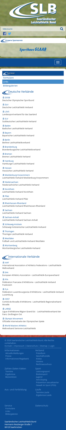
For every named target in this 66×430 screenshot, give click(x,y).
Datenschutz (32, 345)
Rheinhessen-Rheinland (15, 203)
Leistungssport (43, 371)
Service (8, 405)
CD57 (7, 299)
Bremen (8, 153)
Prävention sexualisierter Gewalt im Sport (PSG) (47, 384)
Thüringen (9, 231)
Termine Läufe (42, 392)
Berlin (7, 139)
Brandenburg (11, 146)
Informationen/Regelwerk (17, 358)
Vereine (39, 361)
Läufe (38, 389)
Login (51, 345)
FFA (6, 279)
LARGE (8, 308)
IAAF (7, 262)
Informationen (12, 350)
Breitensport (42, 374)
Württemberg (11, 245)
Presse (8, 356)
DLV (6, 104)
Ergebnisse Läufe (43, 395)
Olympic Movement (14, 318)
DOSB (7, 97)
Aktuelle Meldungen (14, 353)
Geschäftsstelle (43, 356)
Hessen (8, 168)
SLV (6, 118)
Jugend (39, 377)
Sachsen (8, 210)
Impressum (19, 345)
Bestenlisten (11, 377)
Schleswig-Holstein (13, 224)
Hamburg (9, 161)
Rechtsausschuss (44, 364)
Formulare (8, 77)
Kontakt (8, 345)
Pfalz (7, 196)
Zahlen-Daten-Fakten (15, 368)
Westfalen (9, 238)
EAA (6, 272)
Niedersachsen (11, 182)
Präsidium (40, 353)
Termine (9, 371)
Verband (39, 350)
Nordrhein (9, 189)
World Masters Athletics (15, 325)
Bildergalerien (10, 85)
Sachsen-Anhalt (12, 217)
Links (5, 81)
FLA (6, 289)
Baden (8, 125)
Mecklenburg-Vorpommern (17, 175)
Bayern (8, 132)
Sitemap (43, 345)
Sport (38, 368)
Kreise (39, 358)
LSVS (7, 111)
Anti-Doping (41, 379)
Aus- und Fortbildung (16, 389)
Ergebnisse (10, 374)
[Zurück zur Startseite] (33, 13)
